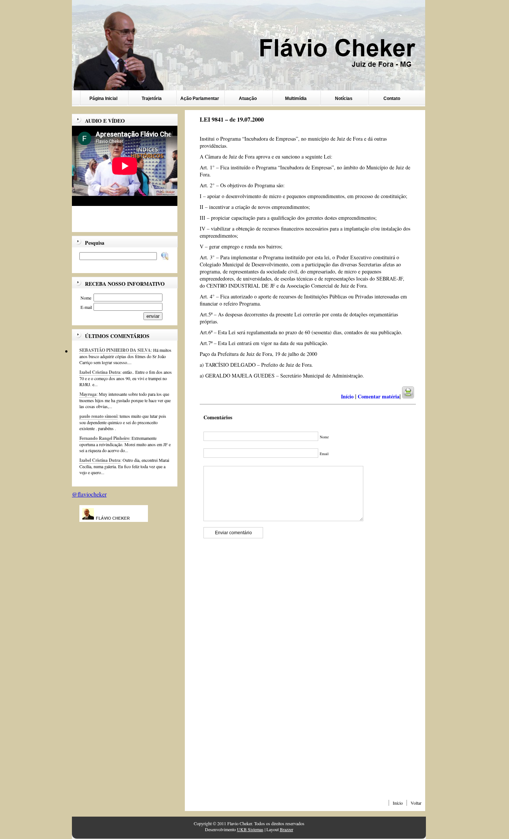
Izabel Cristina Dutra (99, 372)
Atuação (248, 98)
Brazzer (286, 829)
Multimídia (296, 98)
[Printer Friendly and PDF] (412, 396)
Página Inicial (103, 98)
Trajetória (152, 98)
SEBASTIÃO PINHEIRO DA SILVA (115, 350)
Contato (391, 98)
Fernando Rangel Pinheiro (104, 438)
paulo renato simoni (98, 416)
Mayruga (88, 394)
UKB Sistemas (250, 829)
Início (398, 803)
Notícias (343, 98)
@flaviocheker (89, 494)
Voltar (416, 803)
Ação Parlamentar (199, 98)
